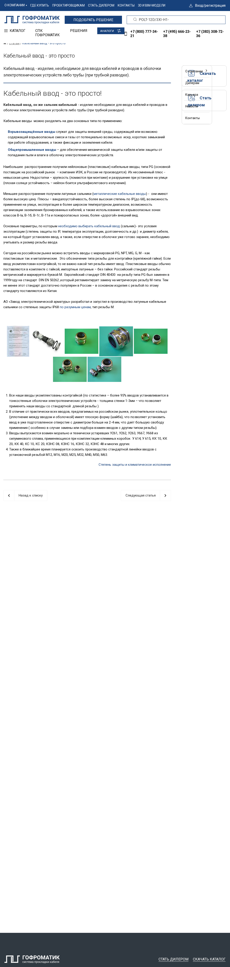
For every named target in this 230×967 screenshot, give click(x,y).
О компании (14, 5)
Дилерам (192, 83)
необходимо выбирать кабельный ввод (89, 226)
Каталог (17, 31)
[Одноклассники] (150, 69)
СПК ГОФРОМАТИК (47, 33)
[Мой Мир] (157, 69)
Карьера (191, 94)
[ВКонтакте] (121, 69)
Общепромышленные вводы (32, 150)
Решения (78, 31)
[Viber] (136, 69)
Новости (191, 106)
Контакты (126, 5)
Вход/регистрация (210, 5)
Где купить (39, 5)
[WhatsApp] (143, 69)
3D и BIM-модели (151, 5)
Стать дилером (101, 5)
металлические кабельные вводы (119, 194)
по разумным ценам (75, 307)
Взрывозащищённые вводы (31, 132)
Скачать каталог (209, 959)
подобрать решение (93, 20)
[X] (128, 69)
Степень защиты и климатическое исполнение (135, 465)
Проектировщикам (68, 5)
